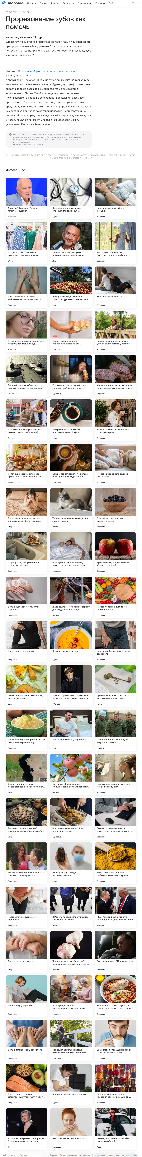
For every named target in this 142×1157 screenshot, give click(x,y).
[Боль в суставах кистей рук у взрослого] (26, 597)
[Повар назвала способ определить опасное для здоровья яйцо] (71, 331)
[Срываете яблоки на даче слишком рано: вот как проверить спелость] (71, 774)
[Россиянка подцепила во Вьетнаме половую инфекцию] (115, 243)
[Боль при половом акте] (115, 287)
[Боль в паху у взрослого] (26, 996)
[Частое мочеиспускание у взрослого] (26, 907)
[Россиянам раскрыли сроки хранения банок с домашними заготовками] (115, 1084)
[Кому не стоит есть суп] (71, 641)
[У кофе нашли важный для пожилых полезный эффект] (71, 420)
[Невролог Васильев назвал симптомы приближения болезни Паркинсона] (71, 1040)
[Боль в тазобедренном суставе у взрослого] (115, 641)
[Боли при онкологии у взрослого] (71, 1084)
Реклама (23, 1155)
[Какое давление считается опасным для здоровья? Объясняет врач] (71, 198)
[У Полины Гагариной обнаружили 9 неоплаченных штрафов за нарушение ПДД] (26, 1129)
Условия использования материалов (75, 1155)
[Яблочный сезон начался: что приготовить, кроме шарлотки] (26, 464)
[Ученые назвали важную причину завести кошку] (71, 509)
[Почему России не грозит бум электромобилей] (115, 1129)
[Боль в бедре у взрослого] (26, 641)
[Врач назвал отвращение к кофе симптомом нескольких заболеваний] (115, 1040)
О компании (13, 1155)
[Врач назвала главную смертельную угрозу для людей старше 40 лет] (26, 1084)
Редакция (54, 1155)
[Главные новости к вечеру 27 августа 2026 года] (115, 730)
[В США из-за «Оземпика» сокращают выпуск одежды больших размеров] (26, 243)
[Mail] (4, 3)
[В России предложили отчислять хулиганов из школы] (71, 907)
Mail (4, 1155)
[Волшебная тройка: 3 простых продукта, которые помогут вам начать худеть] (115, 996)
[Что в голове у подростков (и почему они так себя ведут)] (26, 420)
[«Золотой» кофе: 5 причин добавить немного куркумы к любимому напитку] (115, 863)
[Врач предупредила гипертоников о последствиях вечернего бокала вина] (71, 996)
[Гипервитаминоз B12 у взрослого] (115, 952)
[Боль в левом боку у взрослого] (71, 730)
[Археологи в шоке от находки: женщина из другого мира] (115, 686)
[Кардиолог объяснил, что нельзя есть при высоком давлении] (71, 464)
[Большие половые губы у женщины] (115, 198)
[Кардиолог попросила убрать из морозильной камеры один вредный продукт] (71, 376)
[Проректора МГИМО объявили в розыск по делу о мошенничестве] (71, 686)
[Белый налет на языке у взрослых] (71, 1129)
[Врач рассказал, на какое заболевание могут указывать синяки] (26, 287)
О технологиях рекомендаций (119, 1155)
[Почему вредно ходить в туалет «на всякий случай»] (115, 774)
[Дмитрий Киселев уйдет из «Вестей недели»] (26, 198)
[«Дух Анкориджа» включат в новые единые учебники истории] (115, 907)
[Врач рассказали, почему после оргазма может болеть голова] (26, 509)
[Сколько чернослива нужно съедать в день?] (115, 509)
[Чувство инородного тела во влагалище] (115, 464)
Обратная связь (98, 1155)
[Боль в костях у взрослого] (26, 952)
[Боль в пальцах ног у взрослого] (26, 1040)
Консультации (12, 12)
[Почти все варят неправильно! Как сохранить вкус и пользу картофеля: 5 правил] (26, 730)
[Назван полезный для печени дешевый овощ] (115, 597)
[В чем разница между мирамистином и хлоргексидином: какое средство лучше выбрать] (71, 863)
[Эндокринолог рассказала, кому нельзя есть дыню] (26, 686)
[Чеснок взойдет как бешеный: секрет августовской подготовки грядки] (71, 952)
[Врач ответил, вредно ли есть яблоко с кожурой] (115, 553)
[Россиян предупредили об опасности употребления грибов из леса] (26, 819)
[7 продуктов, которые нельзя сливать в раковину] (26, 553)
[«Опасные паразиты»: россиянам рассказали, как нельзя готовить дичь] (115, 376)
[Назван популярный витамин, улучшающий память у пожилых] (115, 331)
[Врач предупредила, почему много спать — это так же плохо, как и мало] (71, 553)
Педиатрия (26, 12)
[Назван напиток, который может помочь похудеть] (115, 420)
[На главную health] (15, 3)
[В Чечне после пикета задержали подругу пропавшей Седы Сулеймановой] (26, 331)
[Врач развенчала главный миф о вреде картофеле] (71, 819)
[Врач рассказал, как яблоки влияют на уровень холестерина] (71, 287)
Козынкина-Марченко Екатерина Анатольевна (46, 71)
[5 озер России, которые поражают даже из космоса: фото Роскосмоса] (26, 774)
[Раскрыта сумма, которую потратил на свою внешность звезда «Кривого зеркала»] (71, 243)
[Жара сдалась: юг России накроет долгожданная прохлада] (71, 597)
